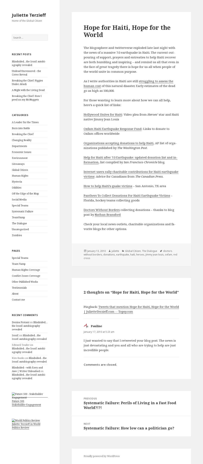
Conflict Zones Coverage (26, 275)
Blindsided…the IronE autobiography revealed (29, 63)
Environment (20, 158)
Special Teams (20, 205)
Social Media (19, 199)
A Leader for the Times (25, 122)
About (15, 293)
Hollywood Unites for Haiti (103, 114)
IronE (15, 335)
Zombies (17, 235)
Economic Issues (21, 152)
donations (109, 254)
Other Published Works (25, 281)
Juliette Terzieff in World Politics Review (26, 425)
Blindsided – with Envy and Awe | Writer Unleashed (27, 369)
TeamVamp (18, 217)
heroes (140, 254)
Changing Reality (22, 140)
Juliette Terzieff (29, 15)
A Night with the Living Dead (28, 90)
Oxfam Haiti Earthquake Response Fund (113, 129)
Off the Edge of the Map (25, 193)
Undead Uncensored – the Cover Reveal (26, 72)
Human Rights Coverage (26, 270)
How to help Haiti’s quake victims (108, 186)
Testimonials (19, 287)
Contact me (18, 299)
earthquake (122, 254)
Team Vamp (19, 264)
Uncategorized (20, 229)
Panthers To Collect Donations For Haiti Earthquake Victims (127, 195)
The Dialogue (19, 223)
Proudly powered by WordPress (102, 456)
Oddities (16, 187)
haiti (132, 254)
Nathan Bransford (108, 215)
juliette (115, 251)
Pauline (96, 326)
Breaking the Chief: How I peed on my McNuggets (27, 97)
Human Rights (20, 175)
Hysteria (17, 181)
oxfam (168, 254)
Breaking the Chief (23, 134)
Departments (19, 146)
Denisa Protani (20, 322)
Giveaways (18, 164)
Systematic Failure (22, 211)
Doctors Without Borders (102, 210)
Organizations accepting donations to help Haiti (118, 143)
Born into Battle (21, 128)
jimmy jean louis (155, 254)
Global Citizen (20, 170)
